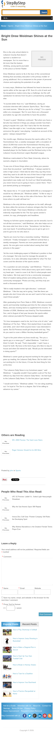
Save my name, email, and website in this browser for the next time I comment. (25, 599)
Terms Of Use (17, 708)
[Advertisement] (27, 45)
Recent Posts (29, 624)
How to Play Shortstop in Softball (25, 630)
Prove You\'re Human (12, 604)
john (11, 470)
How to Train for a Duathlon (23, 674)
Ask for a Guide (9, 706)
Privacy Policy (29, 708)
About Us (36, 706)
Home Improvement (11, 711)
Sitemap (6, 708)
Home (3, 26)
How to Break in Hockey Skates (24, 665)
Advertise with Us (24, 706)
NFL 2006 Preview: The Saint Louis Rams (27, 440)
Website (38, 588)
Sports (10, 26)
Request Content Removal (31, 711)
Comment (7, 556)
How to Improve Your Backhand (24, 682)
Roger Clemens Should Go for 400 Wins (26, 450)
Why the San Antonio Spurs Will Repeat (26, 507)
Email (22, 588)
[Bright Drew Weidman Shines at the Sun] (41, 59)
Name (6, 588)
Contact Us (46, 706)
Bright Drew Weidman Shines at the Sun (31, 26)
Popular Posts (10, 624)
